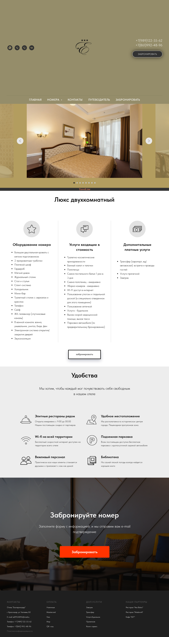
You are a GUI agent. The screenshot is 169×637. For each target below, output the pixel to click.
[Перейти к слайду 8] (95, 183)
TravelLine (84, 189)
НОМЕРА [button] (53, 99)
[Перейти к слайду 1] (74, 183)
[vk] (31, 47)
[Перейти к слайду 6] (89, 183)
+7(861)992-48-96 (148, 45)
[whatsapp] (9, 47)
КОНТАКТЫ (75, 99)
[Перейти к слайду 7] (92, 183)
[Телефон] (17, 47)
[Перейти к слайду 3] (80, 183)
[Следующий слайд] (149, 141)
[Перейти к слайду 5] (86, 183)
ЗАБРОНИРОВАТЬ (128, 99)
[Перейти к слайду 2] (77, 183)
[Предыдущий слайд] (20, 141)
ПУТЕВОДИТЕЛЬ (99, 99)
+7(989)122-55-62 (149, 40)
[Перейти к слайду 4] (83, 183)
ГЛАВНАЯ (35, 99)
